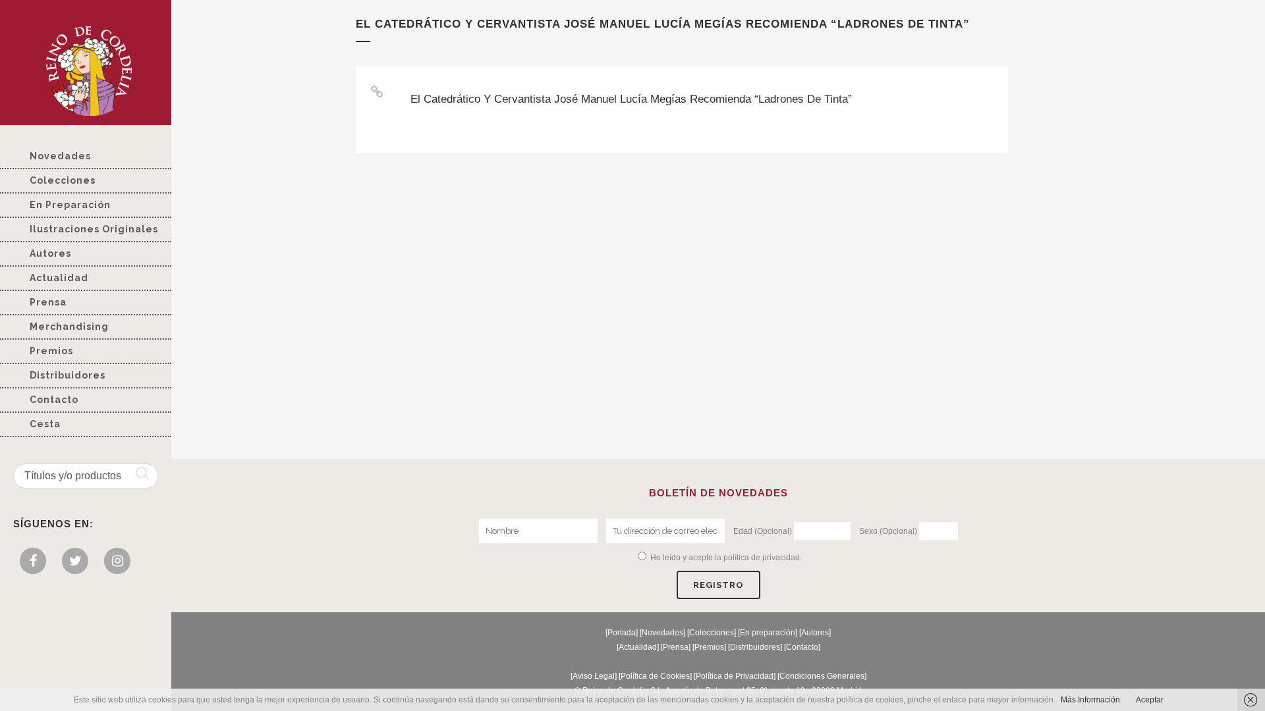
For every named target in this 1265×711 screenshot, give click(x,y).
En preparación (767, 632)
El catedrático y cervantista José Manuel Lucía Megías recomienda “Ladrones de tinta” (631, 99)
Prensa (676, 647)
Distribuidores (755, 647)
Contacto (802, 647)
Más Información (1090, 699)
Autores (815, 632)
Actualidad (638, 647)
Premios (709, 647)
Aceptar (1150, 699)
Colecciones (711, 632)
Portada (621, 632)
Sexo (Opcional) (888, 531)
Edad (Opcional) (762, 531)
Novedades (662, 632)
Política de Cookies (655, 676)
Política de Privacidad (734, 676)
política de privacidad (761, 557)
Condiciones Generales (821, 676)
